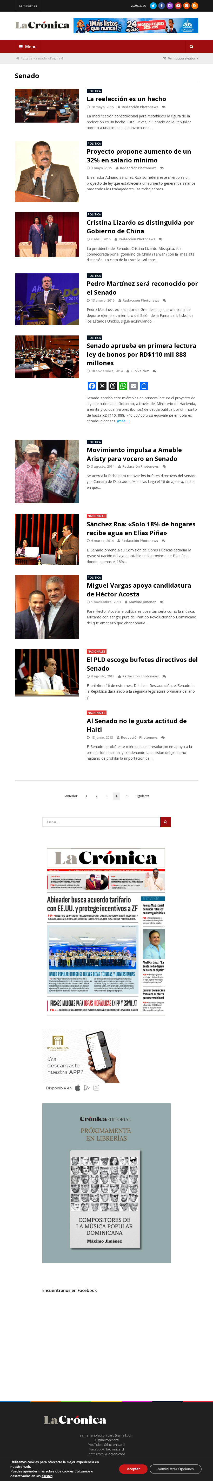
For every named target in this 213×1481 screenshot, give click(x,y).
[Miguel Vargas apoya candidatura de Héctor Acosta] (47, 607)
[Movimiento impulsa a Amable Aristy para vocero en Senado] (47, 472)
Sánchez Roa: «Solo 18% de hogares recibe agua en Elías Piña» (141, 528)
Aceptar (133, 1469)
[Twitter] (153, 5)
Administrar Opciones (175, 1469)
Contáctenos (28, 6)
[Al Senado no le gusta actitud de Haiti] (47, 736)
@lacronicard (108, 1440)
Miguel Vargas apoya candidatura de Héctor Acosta (139, 589)
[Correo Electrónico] (186, 5)
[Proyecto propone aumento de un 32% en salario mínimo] (47, 171)
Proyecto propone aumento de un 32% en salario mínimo (139, 155)
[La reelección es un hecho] (47, 106)
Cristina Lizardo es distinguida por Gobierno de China (140, 226)
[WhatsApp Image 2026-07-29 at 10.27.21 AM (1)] (136, 25)
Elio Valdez (140, 371)
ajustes (47, 1476)
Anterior (71, 796)
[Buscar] (191, 46)
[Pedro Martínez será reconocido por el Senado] (47, 299)
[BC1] (81, 1092)
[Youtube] (178, 5)
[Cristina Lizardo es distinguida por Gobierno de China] (47, 234)
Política (94, 91)
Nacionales (96, 516)
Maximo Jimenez (142, 602)
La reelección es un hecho (126, 98)
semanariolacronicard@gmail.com (106, 1435)
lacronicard (115, 1449)
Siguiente (142, 796)
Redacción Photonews (140, 106)
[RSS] (194, 5)
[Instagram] (170, 5)
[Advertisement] (81, 1344)
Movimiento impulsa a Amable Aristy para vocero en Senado (134, 454)
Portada (26, 58)
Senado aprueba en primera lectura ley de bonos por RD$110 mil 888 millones (141, 354)
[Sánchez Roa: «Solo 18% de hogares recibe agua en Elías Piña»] (47, 539)
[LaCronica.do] (42, 28)
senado (41, 58)
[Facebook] (161, 5)
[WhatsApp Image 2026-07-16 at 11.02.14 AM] (106, 1261)
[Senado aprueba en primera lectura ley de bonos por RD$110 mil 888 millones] (47, 356)
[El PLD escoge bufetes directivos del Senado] (47, 672)
